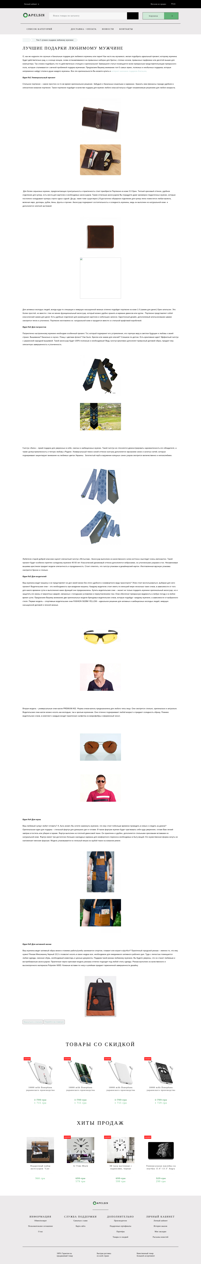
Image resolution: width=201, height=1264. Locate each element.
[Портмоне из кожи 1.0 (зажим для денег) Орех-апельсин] (100, 258)
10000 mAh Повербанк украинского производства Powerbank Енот (161, 1090)
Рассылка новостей (160, 1237)
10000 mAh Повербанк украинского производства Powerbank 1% (40, 1090)
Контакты (126, 29)
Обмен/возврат (40, 1221)
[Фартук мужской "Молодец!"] (100, 892)
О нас (40, 1232)
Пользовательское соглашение (40, 1226)
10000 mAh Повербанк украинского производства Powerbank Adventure (80, 1090)
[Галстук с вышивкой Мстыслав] (100, 507)
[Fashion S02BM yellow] (100, 657)
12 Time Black (80, 1166)
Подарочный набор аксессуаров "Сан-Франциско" (40, 1168)
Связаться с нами (80, 1221)
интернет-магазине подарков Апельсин (128, 71)
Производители (120, 1221)
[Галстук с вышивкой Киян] (100, 396)
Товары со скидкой (120, 1237)
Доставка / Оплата (84, 29)
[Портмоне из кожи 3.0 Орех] (100, 139)
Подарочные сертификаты (120, 1226)
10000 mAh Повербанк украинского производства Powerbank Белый (121, 1090)
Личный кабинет (161, 1221)
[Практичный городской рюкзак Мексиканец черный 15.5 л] (100, 996)
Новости (108, 29)
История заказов (160, 1226)
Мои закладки (160, 1232)
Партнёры (120, 1232)
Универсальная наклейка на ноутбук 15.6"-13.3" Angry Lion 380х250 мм (161, 1168)
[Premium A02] (100, 768)
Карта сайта (80, 1226)
